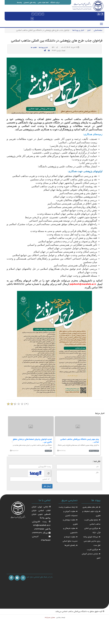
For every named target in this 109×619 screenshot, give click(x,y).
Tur (36, 14)
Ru (33, 14)
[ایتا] (11, 577)
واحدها (19, 2)
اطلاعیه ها (34, 47)
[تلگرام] (17, 578)
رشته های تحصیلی (30, 2)
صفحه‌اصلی (98, 30)
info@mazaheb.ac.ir (42, 525)
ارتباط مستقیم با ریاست (67, 507)
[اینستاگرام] (23, 578)
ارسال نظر (47, 486)
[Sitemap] (98, 14)
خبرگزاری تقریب (92, 549)
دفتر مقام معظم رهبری (90, 507)
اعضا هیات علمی (43, 2)
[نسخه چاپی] (49, 50)
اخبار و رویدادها (78, 30)
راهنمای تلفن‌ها (70, 545)
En (40, 14)
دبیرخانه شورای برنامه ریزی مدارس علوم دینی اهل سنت (91, 541)
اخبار (89, 30)
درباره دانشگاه (55, 2)
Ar (42, 14)
